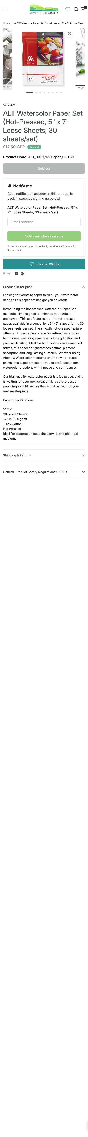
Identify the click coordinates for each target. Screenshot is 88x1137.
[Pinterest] (22, 273)
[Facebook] (16, 273)
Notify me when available (44, 236)
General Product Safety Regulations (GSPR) (35, 472)
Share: (7, 273)
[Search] (75, 9)
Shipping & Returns (17, 455)
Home (6, 23)
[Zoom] (69, 34)
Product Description (18, 287)
